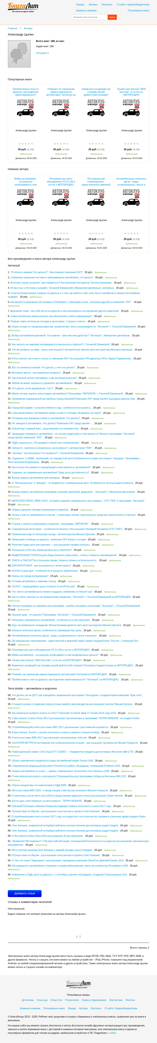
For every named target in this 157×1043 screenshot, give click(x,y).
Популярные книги (138, 10)
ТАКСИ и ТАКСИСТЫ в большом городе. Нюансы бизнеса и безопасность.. (54, 560)
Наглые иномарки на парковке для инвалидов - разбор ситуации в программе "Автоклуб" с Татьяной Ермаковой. (76, 606)
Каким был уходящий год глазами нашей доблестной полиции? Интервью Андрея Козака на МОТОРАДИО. (96, 92)
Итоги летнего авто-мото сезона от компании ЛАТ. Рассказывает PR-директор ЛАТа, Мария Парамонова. (72, 358)
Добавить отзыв (25, 893)
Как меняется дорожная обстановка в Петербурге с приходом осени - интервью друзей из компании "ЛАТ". (71, 302)
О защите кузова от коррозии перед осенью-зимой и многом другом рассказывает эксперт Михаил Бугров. (72, 704)
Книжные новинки (86, 10)
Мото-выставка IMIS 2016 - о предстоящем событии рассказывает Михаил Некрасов (60, 790)
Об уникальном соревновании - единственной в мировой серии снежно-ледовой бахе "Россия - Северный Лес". (96, 181)
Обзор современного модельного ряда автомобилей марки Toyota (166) (52, 760)
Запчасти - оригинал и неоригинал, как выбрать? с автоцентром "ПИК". (52, 448)
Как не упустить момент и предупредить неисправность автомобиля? (51, 467)
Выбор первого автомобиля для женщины (36, 477)
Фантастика (116, 1000)
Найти (112, 17)
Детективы (28, 1000)
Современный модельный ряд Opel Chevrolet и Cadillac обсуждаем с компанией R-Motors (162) (66, 766)
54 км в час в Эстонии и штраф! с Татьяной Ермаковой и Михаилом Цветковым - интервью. (62, 288)
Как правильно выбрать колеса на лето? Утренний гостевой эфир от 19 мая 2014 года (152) (64, 713)
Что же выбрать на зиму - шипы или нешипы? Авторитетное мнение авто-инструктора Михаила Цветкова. (72, 349)
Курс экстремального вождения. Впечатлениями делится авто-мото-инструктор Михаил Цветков (66, 625)
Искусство (56, 1000)
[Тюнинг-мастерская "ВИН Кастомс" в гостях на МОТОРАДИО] (131, 111)
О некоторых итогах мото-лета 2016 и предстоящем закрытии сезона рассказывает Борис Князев (67, 795)
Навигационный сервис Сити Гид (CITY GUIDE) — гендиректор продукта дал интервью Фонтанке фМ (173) (72, 751)
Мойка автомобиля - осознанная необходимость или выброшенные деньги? (25, 181)
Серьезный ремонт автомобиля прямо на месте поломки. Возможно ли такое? (56, 413)
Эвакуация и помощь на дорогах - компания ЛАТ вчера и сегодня (49, 539)
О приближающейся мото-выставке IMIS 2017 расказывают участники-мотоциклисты (60, 727)
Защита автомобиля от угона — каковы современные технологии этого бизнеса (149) (60, 771)
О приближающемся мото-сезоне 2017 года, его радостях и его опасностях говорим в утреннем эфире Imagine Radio (79, 816)
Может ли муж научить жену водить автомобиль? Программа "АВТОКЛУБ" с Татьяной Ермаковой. (67, 393)
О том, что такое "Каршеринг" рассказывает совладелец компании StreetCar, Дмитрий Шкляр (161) (68, 860)
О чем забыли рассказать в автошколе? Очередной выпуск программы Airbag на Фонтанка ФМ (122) (69, 776)
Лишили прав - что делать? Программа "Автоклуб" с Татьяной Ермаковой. (54, 614)
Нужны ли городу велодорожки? (30, 576)
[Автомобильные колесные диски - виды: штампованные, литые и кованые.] (131, 201)
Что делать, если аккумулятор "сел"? (32, 388)
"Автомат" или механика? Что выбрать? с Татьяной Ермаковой (48, 453)
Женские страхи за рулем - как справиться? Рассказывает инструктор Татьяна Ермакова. (61, 282)
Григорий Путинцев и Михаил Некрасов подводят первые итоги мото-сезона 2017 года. (61, 806)
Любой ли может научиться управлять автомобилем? (42, 383)
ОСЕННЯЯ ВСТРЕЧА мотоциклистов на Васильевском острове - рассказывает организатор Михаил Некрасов (75, 743)
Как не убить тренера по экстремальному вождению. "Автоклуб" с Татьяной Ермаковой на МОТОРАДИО (71, 597)
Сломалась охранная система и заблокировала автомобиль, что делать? (51, 277)
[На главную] (23, 8)
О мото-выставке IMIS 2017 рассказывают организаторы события (49, 737)
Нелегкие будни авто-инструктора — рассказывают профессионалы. (51, 544)
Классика (42, 1000)
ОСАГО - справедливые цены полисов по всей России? (43, 586)
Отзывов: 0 (42, 53)
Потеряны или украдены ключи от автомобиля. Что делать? (46, 418)
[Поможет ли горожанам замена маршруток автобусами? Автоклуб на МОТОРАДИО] (61, 111)
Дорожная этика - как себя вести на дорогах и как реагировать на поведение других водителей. (64, 311)
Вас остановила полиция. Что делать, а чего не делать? (43, 367)
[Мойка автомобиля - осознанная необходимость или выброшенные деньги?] (25, 201)
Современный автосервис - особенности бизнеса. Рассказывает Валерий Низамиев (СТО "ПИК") (67, 529)
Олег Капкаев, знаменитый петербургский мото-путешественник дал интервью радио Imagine (65, 825)
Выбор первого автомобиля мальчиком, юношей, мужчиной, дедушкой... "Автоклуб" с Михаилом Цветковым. (73, 492)
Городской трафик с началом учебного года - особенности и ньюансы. (51, 407)
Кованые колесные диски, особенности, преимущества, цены (47, 630)
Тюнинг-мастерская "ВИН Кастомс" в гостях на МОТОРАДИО (131, 92)
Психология (72, 1000)
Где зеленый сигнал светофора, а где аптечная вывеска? (44, 378)
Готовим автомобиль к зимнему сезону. (34, 581)
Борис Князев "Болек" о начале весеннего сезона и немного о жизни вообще (56, 732)
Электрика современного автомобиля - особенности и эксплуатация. (51, 620)
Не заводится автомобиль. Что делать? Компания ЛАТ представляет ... (52, 423)
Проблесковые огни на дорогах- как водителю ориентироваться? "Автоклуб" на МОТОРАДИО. (26, 92)
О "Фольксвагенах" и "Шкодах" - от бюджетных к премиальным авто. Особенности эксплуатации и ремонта (72, 483)
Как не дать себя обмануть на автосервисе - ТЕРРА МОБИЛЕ (47, 801)
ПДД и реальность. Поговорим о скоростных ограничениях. (45, 442)
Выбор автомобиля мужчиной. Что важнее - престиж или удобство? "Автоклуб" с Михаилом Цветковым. (71, 335)
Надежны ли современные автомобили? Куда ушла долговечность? (50, 472)
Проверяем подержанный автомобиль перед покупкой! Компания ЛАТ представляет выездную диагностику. (73, 398)
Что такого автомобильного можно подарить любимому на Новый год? (52, 591)
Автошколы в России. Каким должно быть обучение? (42, 550)
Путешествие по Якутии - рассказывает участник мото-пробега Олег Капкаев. (56, 811)
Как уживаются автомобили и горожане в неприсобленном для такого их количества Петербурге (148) (70, 865)
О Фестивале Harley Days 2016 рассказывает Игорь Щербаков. (47, 836)
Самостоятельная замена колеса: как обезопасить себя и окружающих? (51, 316)
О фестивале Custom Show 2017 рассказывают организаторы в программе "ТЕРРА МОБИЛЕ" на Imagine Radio (75, 718)
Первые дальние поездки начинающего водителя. (40, 509)
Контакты (107, 4)
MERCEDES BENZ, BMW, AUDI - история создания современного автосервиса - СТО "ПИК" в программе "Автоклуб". (78, 500)
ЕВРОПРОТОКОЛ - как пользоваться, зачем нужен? (41, 565)
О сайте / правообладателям (133, 4)
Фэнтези (130, 1000)
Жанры (80, 4)
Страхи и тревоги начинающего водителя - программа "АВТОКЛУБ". (50, 523)
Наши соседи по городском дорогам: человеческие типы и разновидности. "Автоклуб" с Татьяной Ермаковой (74, 326)
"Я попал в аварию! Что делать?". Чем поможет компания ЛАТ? (46, 272)
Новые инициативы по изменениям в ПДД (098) (39, 785)
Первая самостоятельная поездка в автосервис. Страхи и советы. (48, 321)
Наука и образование (94, 1000)
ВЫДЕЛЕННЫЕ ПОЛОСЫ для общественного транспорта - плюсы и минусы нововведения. (64, 555)
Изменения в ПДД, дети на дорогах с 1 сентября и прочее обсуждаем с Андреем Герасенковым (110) (69, 874)
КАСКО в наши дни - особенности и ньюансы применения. (45, 570)
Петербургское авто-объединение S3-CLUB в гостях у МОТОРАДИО (61, 181)
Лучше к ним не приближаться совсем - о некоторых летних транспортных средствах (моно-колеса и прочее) (74, 515)
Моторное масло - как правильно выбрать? (36, 372)
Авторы (93, 4)
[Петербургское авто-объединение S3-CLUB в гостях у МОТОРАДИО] (61, 201)
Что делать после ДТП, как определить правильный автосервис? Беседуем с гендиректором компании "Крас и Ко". (77, 695)
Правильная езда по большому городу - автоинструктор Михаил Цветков (53, 534)
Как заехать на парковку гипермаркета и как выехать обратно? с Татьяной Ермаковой (60, 344)
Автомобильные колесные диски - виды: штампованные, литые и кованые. (131, 181)
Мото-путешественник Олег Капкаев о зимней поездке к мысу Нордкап (52, 850)
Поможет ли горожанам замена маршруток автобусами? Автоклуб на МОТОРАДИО (61, 92)
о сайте (111, 1033)
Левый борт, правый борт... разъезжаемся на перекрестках (45, 428)
